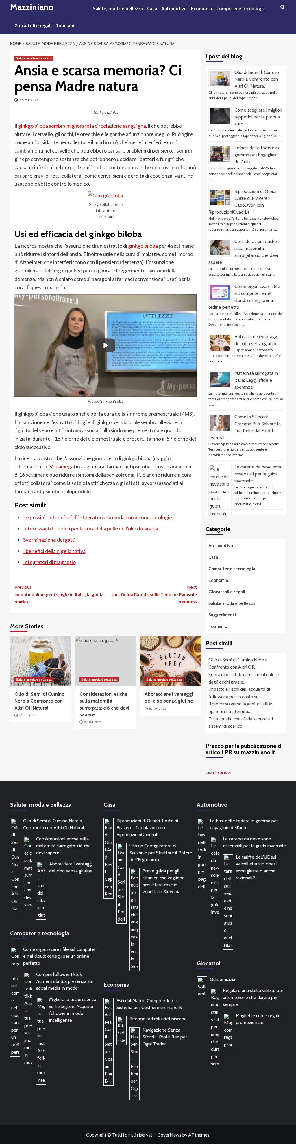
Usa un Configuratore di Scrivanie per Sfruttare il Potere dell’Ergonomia (161, 852)
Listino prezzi (218, 772)
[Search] (282, 7)
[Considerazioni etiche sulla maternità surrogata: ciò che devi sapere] (105, 661)
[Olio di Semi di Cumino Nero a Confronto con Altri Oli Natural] (40, 661)
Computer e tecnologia (240, 8)
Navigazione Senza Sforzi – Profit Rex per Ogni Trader (165, 1037)
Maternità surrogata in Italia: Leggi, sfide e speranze (256, 380)
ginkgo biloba (143, 245)
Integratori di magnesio (49, 562)
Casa (152, 8)
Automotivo (174, 8)
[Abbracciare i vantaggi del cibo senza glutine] (170, 661)
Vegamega (61, 466)
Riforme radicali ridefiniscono (158, 1018)
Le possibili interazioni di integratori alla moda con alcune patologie (97, 517)
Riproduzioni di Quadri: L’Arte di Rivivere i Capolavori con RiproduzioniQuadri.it (147, 827)
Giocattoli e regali (32, 25)
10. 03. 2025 (157, 709)
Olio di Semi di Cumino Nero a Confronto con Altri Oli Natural (39, 701)
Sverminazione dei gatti (49, 540)
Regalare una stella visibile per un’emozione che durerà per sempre (253, 997)
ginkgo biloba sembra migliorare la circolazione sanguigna (82, 126)
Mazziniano (32, 7)
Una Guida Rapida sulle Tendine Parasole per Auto (154, 594)
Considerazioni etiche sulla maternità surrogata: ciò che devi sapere (63, 845)
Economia (201, 8)
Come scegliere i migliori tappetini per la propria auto (258, 117)
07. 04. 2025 (93, 722)
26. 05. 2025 (27, 715)
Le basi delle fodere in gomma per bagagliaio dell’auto (256, 154)
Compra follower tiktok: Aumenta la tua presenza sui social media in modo (64, 981)
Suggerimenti (222, 614)
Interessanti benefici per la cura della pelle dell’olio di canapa (90, 528)
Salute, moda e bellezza (118, 8)
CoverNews (169, 1134)
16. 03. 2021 (28, 100)
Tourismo (66, 25)
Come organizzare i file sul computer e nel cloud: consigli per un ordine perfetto (59, 956)
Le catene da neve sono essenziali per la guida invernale (258, 473)
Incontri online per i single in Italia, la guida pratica (58, 594)
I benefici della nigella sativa (54, 551)
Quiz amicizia (222, 979)
